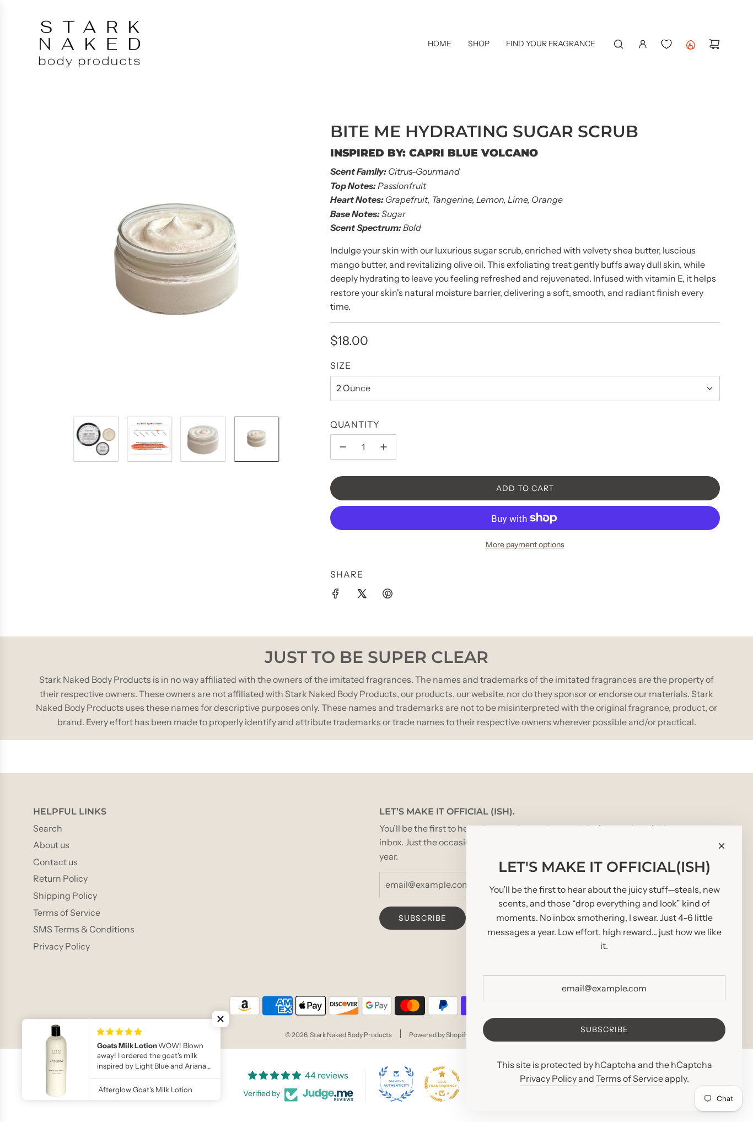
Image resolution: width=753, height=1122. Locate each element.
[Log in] (643, 44)
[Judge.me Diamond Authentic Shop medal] (396, 1084)
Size (340, 365)
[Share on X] (361, 595)
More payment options (525, 544)
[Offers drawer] (690, 44)
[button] (42, 264)
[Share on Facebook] (336, 595)
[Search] (618, 44)
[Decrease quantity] (343, 447)
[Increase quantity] (384, 447)
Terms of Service (629, 1078)
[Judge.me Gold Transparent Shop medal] (442, 1084)
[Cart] (714, 44)
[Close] (721, 846)
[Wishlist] (666, 44)
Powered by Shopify (439, 1035)
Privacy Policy (548, 1078)
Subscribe (423, 918)
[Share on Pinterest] (387, 595)
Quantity (355, 424)
